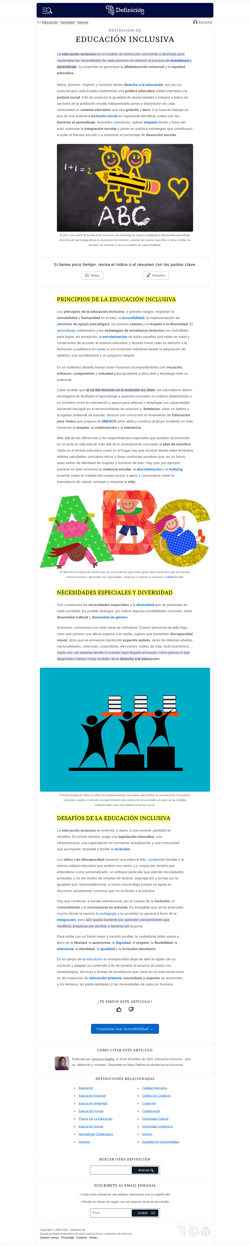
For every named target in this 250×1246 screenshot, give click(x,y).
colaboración (151, 1111)
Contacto (81, 1237)
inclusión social (104, 116)
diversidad (145, 605)
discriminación (149, 469)
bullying (176, 469)
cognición (149, 1103)
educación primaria (105, 978)
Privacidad (67, 1237)
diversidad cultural (155, 1119)
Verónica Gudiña (103, 1059)
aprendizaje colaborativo (96, 1134)
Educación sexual (91, 1126)
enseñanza (179, 60)
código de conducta (156, 1095)
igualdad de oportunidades (160, 1142)
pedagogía (108, 913)
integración (66, 920)
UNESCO (109, 421)
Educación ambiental (93, 1103)
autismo (84, 1142)
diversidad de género (110, 617)
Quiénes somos (49, 1237)
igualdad (107, 949)
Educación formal (91, 1111)
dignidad (123, 943)
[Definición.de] (125, 10)
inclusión (122, 849)
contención (156, 859)
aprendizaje (66, 330)
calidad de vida (174, 576)
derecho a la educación (143, 85)
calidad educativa (154, 1088)
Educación (50, 22)
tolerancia (65, 949)
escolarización (115, 337)
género (147, 1134)
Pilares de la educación (95, 1119)
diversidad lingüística (157, 1126)
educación (94, 959)
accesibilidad (133, 318)
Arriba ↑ (94, 1237)
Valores (82, 22)
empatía (150, 122)
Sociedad (67, 22)
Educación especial (92, 1095)
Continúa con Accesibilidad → (125, 1028)
